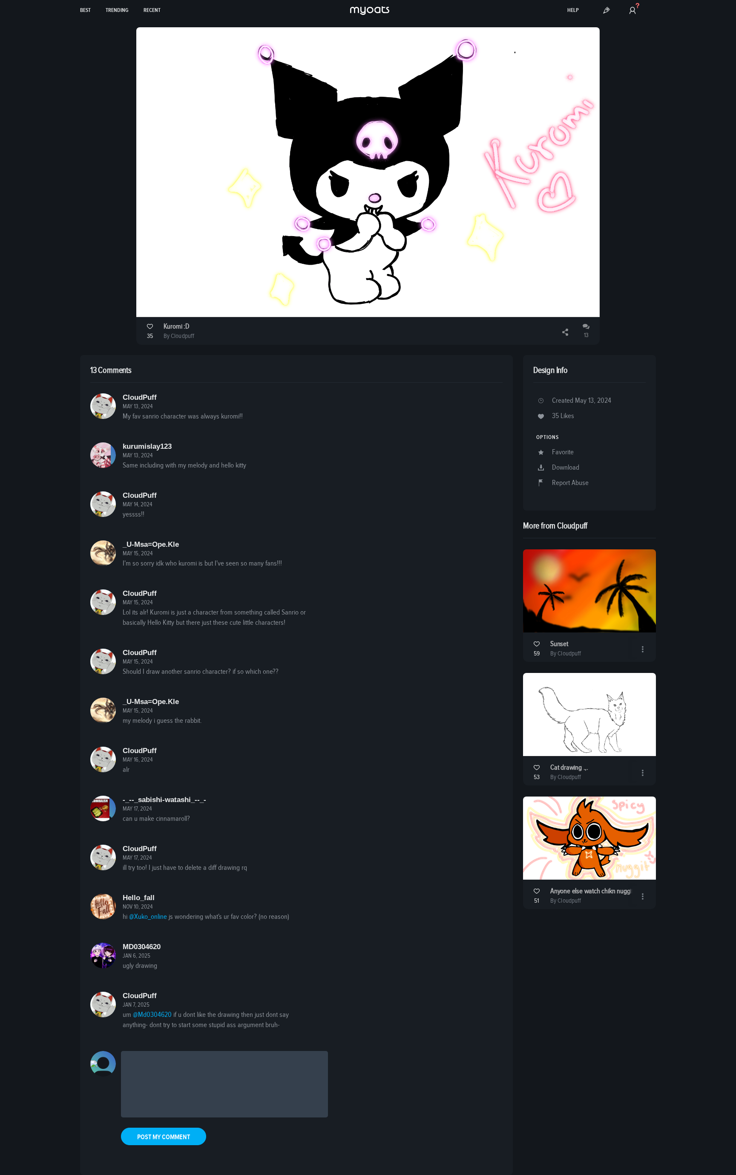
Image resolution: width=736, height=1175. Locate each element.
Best (85, 10)
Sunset (559, 644)
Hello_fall (139, 898)
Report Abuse (570, 483)
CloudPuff (140, 397)
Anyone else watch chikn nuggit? (593, 891)
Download (565, 467)
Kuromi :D (177, 326)
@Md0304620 (152, 1015)
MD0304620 (142, 947)
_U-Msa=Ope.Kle (151, 544)
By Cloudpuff (179, 336)
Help (573, 10)
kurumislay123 (147, 446)
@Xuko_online (148, 917)
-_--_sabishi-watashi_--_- (164, 800)
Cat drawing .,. (569, 767)
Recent (152, 10)
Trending (117, 10)
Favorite (563, 452)
